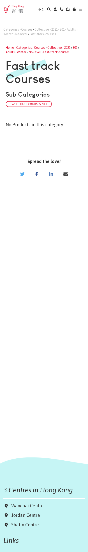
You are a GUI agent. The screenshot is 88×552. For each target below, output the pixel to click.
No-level (21, 34)
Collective (42, 29)
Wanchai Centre (28, 505)
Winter (8, 34)
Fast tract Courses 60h (29, 103)
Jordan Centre (24, 515)
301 (62, 29)
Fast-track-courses (43, 34)
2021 (54, 29)
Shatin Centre (24, 524)
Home (10, 47)
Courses (26, 29)
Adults (71, 29)
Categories (11, 29)
